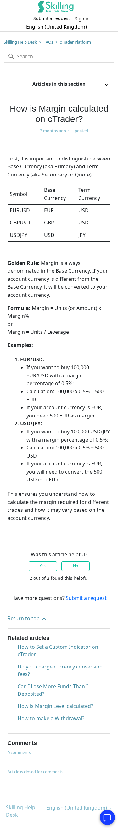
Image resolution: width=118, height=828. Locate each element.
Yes (43, 566)
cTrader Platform (75, 42)
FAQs (48, 42)
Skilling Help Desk (20, 42)
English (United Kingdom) (57, 26)
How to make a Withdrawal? (51, 718)
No (75, 566)
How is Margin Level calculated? (55, 706)
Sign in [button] (82, 19)
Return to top (24, 618)
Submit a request (51, 18)
